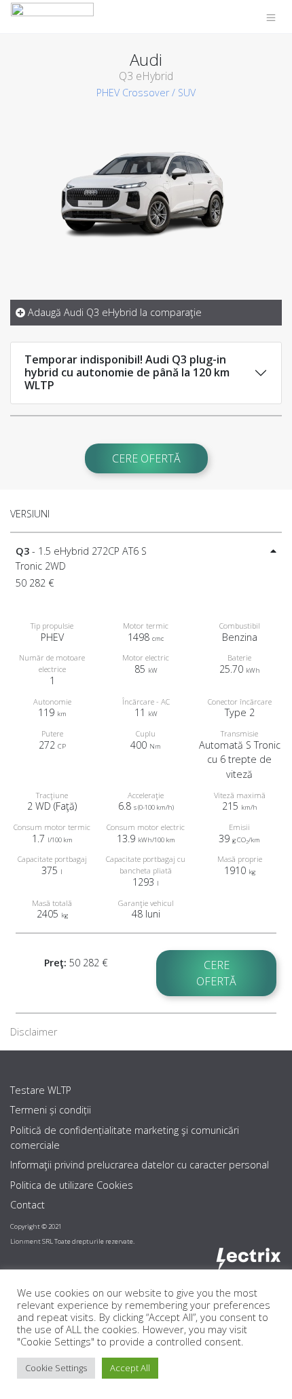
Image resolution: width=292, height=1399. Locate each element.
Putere (52, 733)
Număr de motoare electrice (52, 663)
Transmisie (239, 733)
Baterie (239, 657)
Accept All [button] (130, 1368)
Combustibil (239, 625)
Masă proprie (239, 859)
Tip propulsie (52, 625)
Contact (27, 1204)
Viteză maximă (240, 795)
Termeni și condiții (50, 1109)
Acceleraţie (146, 795)
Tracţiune (52, 795)
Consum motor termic (52, 827)
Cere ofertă (146, 458)
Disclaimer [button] (33, 1031)
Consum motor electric (146, 827)
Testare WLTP (40, 1090)
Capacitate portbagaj (52, 859)
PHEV (108, 92)
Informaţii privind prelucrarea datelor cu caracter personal (139, 1164)
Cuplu (146, 733)
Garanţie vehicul (146, 903)
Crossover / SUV (159, 92)
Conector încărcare (240, 701)
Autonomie (52, 701)
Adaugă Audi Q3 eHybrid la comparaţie (113, 312)
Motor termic (145, 625)
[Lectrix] (52, 17)
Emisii (239, 827)
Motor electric (145, 657)
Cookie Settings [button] (56, 1368)
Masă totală (52, 903)
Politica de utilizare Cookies (71, 1185)
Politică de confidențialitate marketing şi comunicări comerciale (124, 1137)
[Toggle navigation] (271, 17)
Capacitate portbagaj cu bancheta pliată (145, 864)
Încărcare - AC (146, 701)
